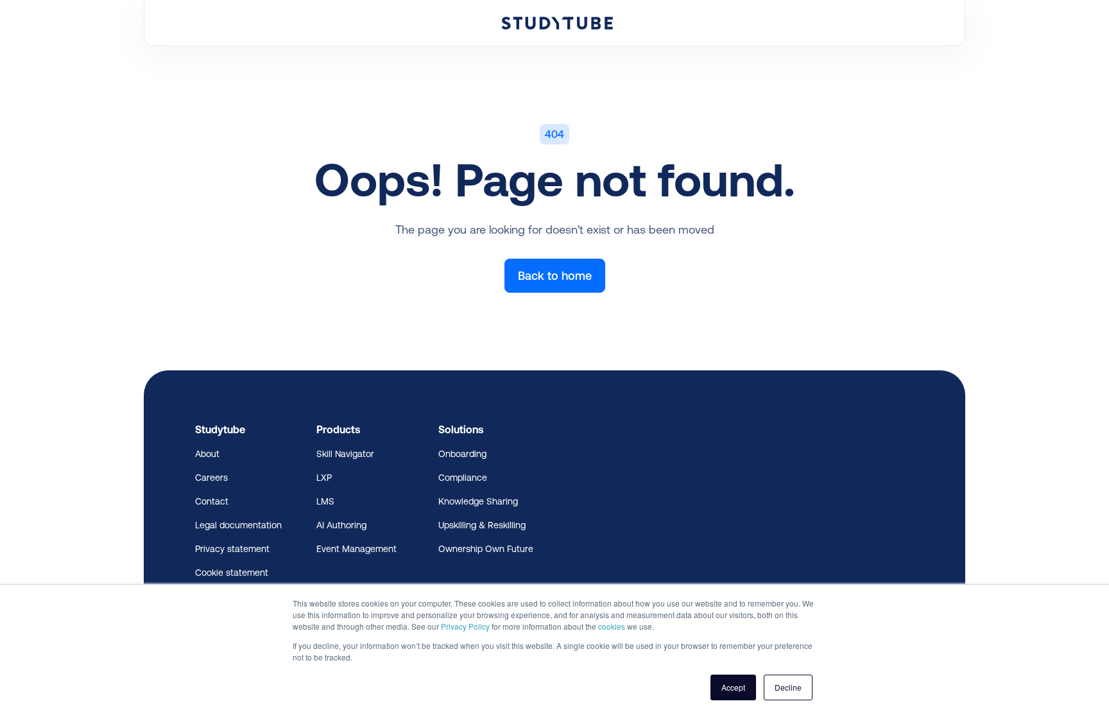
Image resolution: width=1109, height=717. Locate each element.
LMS (325, 501)
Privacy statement (232, 549)
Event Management (356, 549)
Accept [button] (733, 687)
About (207, 454)
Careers (211, 477)
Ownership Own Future (485, 549)
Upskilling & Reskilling (482, 525)
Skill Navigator (345, 454)
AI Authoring (341, 525)
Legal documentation (238, 525)
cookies (611, 626)
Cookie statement (231, 572)
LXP (324, 477)
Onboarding (462, 454)
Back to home (555, 275)
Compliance (462, 477)
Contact (211, 501)
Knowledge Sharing (478, 501)
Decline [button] (788, 687)
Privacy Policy (465, 626)
